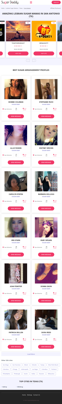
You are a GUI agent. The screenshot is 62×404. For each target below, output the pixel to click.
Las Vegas (35, 369)
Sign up (56, 2)
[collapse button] (31, 354)
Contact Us (36, 395)
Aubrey (5, 387)
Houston (41, 373)
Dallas (33, 373)
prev (28, 60)
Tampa (42, 365)
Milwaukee (51, 373)
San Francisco (16, 365)
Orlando (34, 365)
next (34, 60)
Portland (53, 369)
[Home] (11, 2)
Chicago (15, 369)
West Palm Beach (53, 365)
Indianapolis (24, 369)
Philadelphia (6, 373)
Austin (26, 373)
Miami (26, 365)
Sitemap (29, 395)
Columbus (6, 369)
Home (24, 395)
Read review (18, 49)
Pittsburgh (17, 373)
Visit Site (18, 53)
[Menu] (31, 2)
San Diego (6, 365)
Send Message (16, 116)
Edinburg (20, 387)
